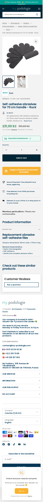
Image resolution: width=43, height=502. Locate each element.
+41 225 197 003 (12, 363)
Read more (11, 120)
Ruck (8, 30)
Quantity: (5, 145)
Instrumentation (8, 26)
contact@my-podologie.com (16, 351)
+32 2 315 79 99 (12, 359)
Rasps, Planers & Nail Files (27, 26)
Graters (26, 23)
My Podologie (17, 311)
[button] (3, 8)
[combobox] (19, 14)
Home (4, 23)
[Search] (34, 14)
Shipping (14, 129)
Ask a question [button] (14, 286)
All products (15, 23)
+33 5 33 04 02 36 (13, 355)
